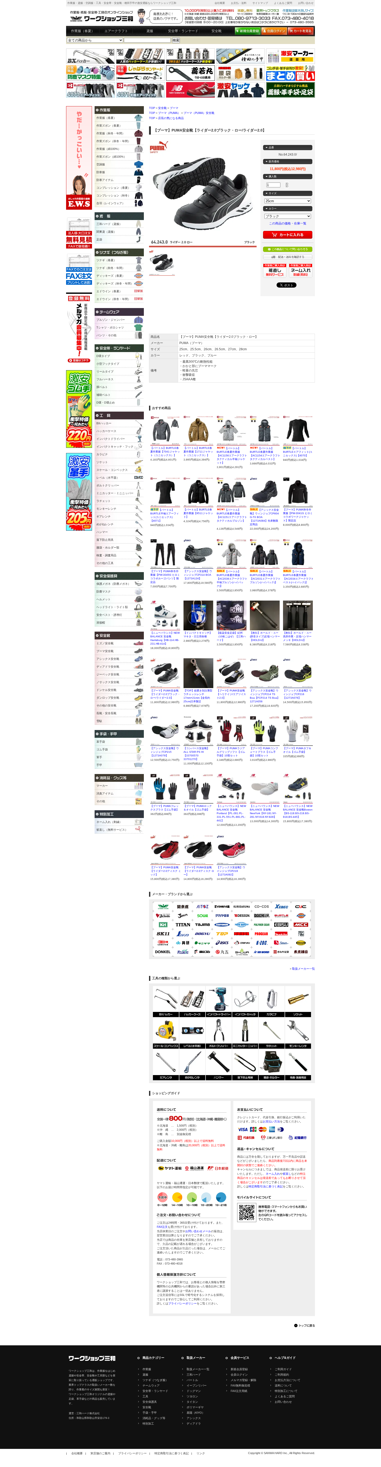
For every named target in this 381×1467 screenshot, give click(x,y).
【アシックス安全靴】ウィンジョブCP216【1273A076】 (297, 694)
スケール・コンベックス (112, 469)
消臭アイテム (105, 793)
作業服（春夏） (83, 31)
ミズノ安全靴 (105, 643)
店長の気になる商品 (171, 118)
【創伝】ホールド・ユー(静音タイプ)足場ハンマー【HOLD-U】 (265, 636)
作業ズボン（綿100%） (111, 156)
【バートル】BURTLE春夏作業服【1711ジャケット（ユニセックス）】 (198, 452)
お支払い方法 (271, 1121)
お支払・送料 (238, 3)
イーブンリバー (197, 1385)
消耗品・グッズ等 (154, 1418)
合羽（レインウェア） (110, 203)
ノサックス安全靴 (107, 682)
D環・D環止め (105, 402)
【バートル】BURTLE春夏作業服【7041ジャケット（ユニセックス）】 (165, 452)
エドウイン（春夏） (109, 291)
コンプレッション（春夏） (113, 187)
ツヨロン (192, 1396)
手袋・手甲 (150, 1412)
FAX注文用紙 (239, 1390)
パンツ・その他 (106, 335)
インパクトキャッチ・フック (114, 446)
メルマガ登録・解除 (243, 1380)
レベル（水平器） (107, 477)
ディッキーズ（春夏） (110, 275)
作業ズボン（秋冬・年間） (113, 141)
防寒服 (100, 172)
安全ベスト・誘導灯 (109, 614)
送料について (283, 1385)
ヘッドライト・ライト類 (112, 607)
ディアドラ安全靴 (107, 666)
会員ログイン (239, 1374)
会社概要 (220, 3)
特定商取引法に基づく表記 (266, 1186)
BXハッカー (103, 423)
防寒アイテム (105, 179)
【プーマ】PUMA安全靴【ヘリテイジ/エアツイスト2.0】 (231, 694)
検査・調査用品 (106, 555)
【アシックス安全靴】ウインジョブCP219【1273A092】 (231, 871)
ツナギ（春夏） (106, 260)
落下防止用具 (105, 539)
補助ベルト (103, 394)
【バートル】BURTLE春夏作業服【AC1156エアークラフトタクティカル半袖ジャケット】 (232, 455)
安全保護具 (150, 1401)
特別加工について (286, 1390)
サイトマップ (260, 3)
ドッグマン (194, 1390)
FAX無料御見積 (240, 1385)
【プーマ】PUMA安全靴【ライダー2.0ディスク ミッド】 (165, 871)
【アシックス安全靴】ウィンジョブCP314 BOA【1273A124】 (198, 575)
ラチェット (103, 500)
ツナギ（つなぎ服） (155, 1380)
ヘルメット (103, 599)
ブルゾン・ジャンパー (110, 319)
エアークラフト (116, 31)
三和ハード (194, 1374)
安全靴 (216, 31)
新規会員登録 (239, 1369)
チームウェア (151, 1385)
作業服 (147, 1369)
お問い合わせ (306, 3)
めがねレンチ (105, 524)
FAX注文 (162, 1226)
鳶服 (149, 31)
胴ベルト (102, 387)
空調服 (100, 164)
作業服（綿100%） (108, 148)
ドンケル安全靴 (106, 689)
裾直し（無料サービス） (112, 829)
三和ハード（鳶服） (109, 223)
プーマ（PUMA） (169, 112)
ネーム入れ (273, 1173)
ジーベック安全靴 (107, 674)
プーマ (174, 108)
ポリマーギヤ (195, 1407)
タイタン (192, 1401)
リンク (200, 1453)
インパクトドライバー (110, 438)
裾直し (287, 1173)
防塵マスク (103, 591)
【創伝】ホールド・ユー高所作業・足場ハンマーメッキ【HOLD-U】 (297, 636)
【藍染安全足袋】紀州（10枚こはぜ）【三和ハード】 (231, 636)
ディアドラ (194, 1423)
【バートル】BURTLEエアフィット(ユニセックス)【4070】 (297, 452)
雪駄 (99, 720)
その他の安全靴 (106, 705)
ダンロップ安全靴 (107, 697)
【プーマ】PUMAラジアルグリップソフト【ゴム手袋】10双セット (231, 752)
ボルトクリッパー (107, 485)
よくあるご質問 (283, 3)
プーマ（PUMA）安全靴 (199, 112)
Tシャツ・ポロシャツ (110, 327)
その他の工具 (105, 563)
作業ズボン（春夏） (109, 125)
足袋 (99, 239)
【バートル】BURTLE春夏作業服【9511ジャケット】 (198, 513)
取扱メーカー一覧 (303, 968)
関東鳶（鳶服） (106, 231)
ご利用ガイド (283, 1369)
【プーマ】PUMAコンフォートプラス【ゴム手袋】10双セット (264, 752)
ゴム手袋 (102, 749)
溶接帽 (100, 622)
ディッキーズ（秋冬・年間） (114, 283)
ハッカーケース (106, 431)
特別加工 (148, 1423)
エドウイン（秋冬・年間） (113, 299)
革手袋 (100, 741)
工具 (145, 1396)
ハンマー (102, 532)
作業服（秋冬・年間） (110, 133)
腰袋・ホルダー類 (107, 547)
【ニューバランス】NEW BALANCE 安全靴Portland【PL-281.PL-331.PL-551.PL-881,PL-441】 (231, 813)
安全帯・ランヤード (183, 31)
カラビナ (102, 454)
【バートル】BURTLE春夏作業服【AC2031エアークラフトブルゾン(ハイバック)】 (265, 578)
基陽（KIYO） (196, 1412)
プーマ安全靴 (105, 651)
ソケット (102, 462)
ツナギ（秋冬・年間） (110, 267)
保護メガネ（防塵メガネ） (113, 583)
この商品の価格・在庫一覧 (287, 223)
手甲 (99, 765)
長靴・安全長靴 (106, 713)
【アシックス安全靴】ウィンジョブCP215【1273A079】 (164, 752)
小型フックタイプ (107, 363)
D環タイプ (103, 355)
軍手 (99, 757)
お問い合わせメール (198, 1231)
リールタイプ (105, 371)
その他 (100, 801)
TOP (152, 108)
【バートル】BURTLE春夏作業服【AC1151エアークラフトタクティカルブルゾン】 (232, 517)
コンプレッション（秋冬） (113, 195)
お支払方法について (287, 1380)
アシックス (194, 1418)
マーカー (102, 785)
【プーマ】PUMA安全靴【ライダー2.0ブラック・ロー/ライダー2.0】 (165, 694)
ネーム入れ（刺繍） (109, 821)
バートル (192, 1380)
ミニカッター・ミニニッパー (114, 493)
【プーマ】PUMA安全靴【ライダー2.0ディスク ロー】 (199, 871)
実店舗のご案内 (100, 1453)
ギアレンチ (103, 516)
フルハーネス (105, 379)
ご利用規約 (282, 1374)
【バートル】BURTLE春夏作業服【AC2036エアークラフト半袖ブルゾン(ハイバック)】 (232, 578)
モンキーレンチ (106, 508)
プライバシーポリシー (182, 1303)
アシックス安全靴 (107, 658)
